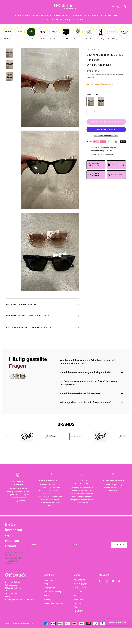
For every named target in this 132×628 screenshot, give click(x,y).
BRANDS (97, 15)
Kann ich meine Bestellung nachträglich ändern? (87, 372)
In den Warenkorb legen (106, 122)
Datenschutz (49, 588)
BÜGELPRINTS (62, 15)
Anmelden (119, 544)
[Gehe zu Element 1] (9, 53)
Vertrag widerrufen (117, 622)
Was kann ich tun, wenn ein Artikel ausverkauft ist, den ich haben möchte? (87, 362)
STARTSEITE (22, 15)
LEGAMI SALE (81, 15)
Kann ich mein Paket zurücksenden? (80, 393)
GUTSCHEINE (55, 19)
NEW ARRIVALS (42, 15)
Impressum (48, 580)
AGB (46, 584)
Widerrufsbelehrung (52, 592)
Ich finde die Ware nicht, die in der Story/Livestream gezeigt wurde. (88, 383)
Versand (47, 595)
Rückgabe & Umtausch (53, 603)
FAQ (68, 19)
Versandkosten (100, 74)
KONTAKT (79, 19)
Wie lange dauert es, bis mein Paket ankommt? (86, 402)
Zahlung (47, 599)
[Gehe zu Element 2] (9, 64)
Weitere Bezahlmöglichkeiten (106, 136)
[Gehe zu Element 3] (9, 76)
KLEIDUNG (111, 15)
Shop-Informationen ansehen (101, 155)
